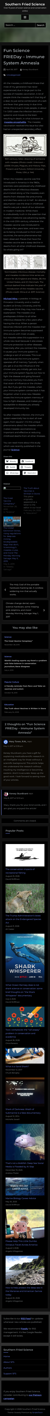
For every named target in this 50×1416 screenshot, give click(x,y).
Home (6, 1356)
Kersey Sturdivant (30, 69)
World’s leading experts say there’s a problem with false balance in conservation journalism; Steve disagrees (25, 664)
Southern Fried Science (25, 4)
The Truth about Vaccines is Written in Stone (25, 708)
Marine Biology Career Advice (21, 1198)
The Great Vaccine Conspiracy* (9, 501)
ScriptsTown (37, 1412)
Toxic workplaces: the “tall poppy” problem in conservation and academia (23, 1033)
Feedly (24, 1328)
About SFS (8, 1362)
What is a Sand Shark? (17, 1066)
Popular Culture (11, 682)
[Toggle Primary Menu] (25, 17)
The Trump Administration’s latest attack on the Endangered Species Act (23, 919)
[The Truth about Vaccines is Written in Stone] (34, 500)
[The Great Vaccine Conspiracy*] (12, 492)
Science (15, 449)
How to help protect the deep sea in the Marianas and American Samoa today (24, 1291)
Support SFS (9, 1373)
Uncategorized (13, 75)
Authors (7, 1368)
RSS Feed (26, 1318)
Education (9, 705)
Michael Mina (10, 298)
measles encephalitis (15, 122)
